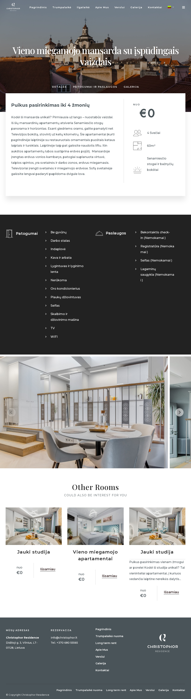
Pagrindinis (38, 7)
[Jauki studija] (34, 526)
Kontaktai (155, 7)
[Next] (179, 412)
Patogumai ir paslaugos (95, 86)
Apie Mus (102, 7)
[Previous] (11, 412)
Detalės (59, 86)
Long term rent (106, 643)
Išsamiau (47, 569)
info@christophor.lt (64, 637)
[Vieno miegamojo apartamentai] (95, 526)
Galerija (136, 7)
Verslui (120, 7)
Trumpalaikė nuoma (109, 636)
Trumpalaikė (61, 7)
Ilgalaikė (83, 7)
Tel (53, 642)
